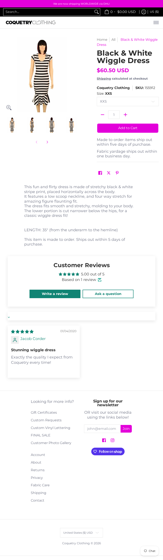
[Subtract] (102, 114)
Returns (38, 470)
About (36, 462)
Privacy (37, 478)
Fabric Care (40, 485)
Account (38, 455)
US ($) (154, 11)
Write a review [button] (55, 294)
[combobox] (48, 12)
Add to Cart (128, 128)
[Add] (125, 114)
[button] (100, 173)
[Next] (76, 74)
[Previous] (7, 74)
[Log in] (143, 12)
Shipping (104, 78)
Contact (37, 500)
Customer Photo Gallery (51, 443)
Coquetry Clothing (113, 88)
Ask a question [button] (108, 294)
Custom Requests (46, 420)
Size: (104, 94)
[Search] (96, 12)
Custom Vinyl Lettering (50, 428)
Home (102, 40)
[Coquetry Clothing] (30, 23)
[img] (22, 331)
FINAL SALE (41, 435)
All (113, 40)
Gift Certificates (44, 412)
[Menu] (156, 23)
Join (126, 429)
